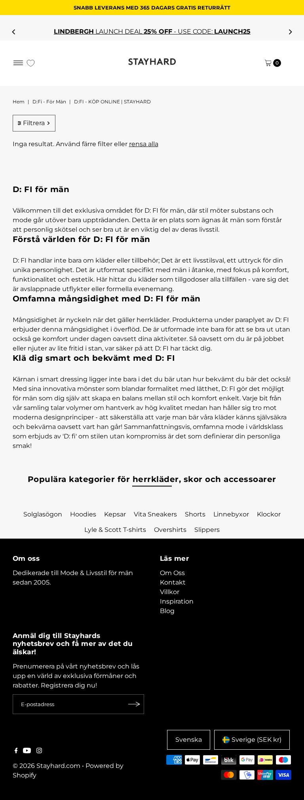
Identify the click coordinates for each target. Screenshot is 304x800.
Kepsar (115, 514)
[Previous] (14, 32)
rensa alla (143, 144)
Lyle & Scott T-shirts (115, 529)
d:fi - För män (49, 102)
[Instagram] (39, 751)
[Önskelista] (30, 63)
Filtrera (34, 123)
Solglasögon (42, 514)
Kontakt (173, 582)
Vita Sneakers (155, 514)
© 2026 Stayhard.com (46, 766)
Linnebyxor (231, 514)
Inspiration (177, 601)
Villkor (169, 592)
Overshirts (170, 529)
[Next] (290, 32)
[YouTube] (27, 751)
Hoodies (83, 514)
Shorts (195, 514)
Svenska (188, 739)
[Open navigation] (18, 63)
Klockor (269, 514)
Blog (167, 611)
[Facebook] (16, 751)
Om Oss (172, 573)
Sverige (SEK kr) (256, 739)
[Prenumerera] (134, 704)
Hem (19, 102)
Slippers (207, 529)
